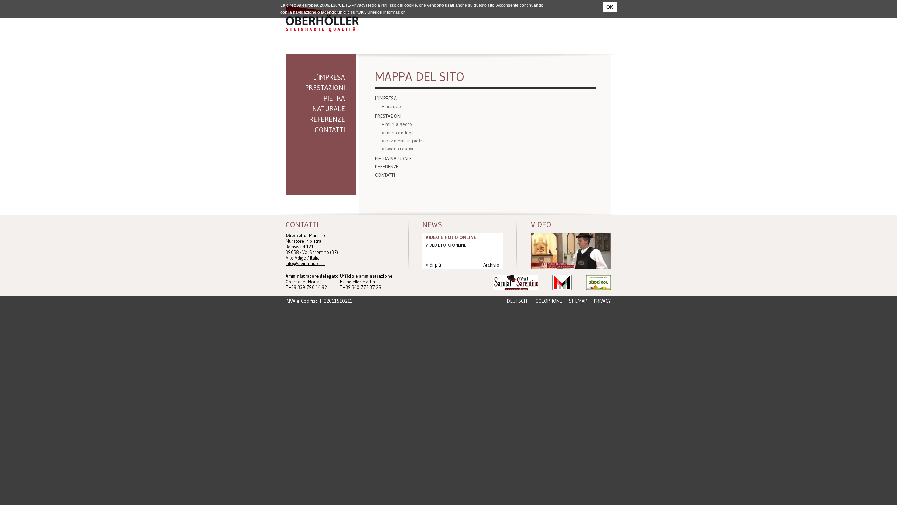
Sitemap (578, 301)
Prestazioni (325, 87)
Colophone (548, 301)
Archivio (393, 106)
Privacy (602, 301)
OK (609, 7)
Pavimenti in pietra (405, 140)
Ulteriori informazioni (387, 12)
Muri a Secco (398, 124)
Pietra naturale (328, 103)
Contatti (330, 130)
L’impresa (329, 77)
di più (435, 265)
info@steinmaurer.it (305, 263)
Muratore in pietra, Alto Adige (322, 18)
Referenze (327, 119)
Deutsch (517, 301)
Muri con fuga (399, 132)
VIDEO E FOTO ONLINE (451, 237)
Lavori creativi (399, 149)
